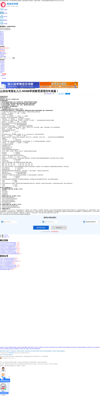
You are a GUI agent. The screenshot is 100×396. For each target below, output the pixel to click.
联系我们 (54, 351)
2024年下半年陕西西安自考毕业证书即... (8, 265)
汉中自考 (2, 69)
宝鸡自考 (2, 64)
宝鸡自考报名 (13, 351)
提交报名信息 (41, 227)
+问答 (67, 93)
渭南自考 (2, 66)
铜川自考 (2, 62)
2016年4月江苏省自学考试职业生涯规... (8, 242)
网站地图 (59, 351)
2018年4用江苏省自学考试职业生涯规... (8, 245)
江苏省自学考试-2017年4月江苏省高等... (8, 244)
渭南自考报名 (27, 351)
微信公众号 (2, 52)
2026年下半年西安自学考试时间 (6, 259)
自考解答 (2, 41)
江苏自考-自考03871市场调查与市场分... (8, 249)
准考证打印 (2, 49)
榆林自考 (2, 71)
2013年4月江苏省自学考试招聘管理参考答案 (9, 253)
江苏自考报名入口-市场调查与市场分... (8, 246)
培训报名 (2, 55)
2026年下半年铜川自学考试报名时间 (7, 258)
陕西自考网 (7, 88)
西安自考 (2, 61)
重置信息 (59, 227)
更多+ (1, 72)
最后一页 (6, 236)
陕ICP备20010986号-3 (8, 354)
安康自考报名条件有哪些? (5, 269)
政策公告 (2, 40)
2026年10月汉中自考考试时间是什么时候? (9, 261)
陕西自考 (7, 351)
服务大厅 (2, 33)
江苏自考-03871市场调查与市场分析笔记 (8, 248)
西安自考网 (33, 351)
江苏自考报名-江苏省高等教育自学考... (8, 251)
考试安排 (2, 36)
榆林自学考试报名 (20, 351)
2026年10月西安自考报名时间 (6, 263)
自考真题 (12, 88)
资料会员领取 (3, 53)
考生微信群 (2, 50)
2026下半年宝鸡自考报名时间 (6, 262)
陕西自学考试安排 (40, 351)
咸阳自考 (2, 65)
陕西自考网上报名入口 (4, 48)
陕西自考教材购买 (48, 351)
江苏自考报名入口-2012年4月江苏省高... (8, 252)
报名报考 (2, 34)
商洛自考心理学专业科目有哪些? (7, 268)
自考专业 (2, 37)
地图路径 (63, 351)
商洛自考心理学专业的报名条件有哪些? (8, 266)
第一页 (6, 235)
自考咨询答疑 (3, 56)
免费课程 (2, 43)
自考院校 (2, 38)
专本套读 (2, 44)
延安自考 (2, 68)
